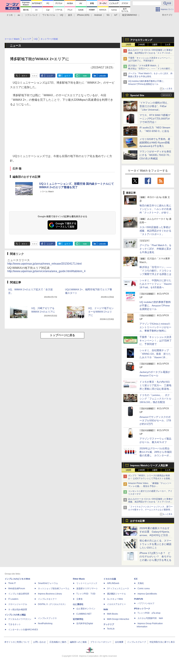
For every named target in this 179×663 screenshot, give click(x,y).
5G (108, 15)
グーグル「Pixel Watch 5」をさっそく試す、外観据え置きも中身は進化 (155, 249)
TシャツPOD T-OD (85, 594)
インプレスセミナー (47, 599)
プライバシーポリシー (100, 642)
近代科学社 (78, 619)
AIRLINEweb (113, 583)
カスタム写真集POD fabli (150, 618)
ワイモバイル (48, 15)
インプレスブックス (47, 618)
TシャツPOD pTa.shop (149, 613)
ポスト (24, 76)
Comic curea (144, 588)
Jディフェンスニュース (118, 588)
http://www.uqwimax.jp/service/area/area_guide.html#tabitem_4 (46, 271)
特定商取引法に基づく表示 (162, 642)
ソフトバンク (31, 15)
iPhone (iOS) (83, 15)
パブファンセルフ (146, 603)
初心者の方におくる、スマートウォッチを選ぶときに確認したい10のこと (155, 544)
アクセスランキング (141, 39)
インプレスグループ (136, 642)
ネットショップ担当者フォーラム (53, 588)
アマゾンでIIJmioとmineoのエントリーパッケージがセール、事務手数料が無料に (155, 327)
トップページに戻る (62, 335)
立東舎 (79, 599)
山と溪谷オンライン (85, 608)
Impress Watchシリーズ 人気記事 (149, 465)
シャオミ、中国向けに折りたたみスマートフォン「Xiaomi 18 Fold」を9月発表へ (155, 284)
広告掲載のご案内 (57, 642)
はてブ (67, 76)
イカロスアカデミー (116, 604)
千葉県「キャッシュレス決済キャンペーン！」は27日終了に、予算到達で (155, 340)
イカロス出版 (109, 579)
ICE (136, 579)
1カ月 (167, 44)
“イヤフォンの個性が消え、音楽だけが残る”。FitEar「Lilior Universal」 (154, 106)
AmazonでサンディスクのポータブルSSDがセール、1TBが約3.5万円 (155, 420)
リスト (35, 76)
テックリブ (108, 624)
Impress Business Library (50, 594)
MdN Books (112, 614)
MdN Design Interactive (118, 619)
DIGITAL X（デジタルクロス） (52, 604)
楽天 (70, 15)
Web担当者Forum (16, 588)
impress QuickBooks (147, 594)
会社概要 (119, 642)
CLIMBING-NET (83, 614)
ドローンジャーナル (17, 604)
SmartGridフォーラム (48, 583)
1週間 (154, 44)
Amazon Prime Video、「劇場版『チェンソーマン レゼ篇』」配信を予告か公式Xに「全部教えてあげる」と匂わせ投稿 (149, 486)
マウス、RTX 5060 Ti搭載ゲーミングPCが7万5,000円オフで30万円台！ (154, 118)
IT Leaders (13, 599)
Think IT (12, 583)
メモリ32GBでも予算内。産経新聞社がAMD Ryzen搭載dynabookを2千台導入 (154, 142)
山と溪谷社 (78, 604)
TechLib (110, 628)
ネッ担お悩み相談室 (17, 609)
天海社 (141, 583)
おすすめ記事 (137, 520)
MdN (105, 609)
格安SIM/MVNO (129, 15)
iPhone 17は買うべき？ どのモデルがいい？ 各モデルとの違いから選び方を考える (155, 556)
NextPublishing (45, 623)
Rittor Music (79, 579)
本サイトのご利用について (17, 642)
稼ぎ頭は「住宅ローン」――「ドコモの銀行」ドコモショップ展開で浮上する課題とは (155, 270)
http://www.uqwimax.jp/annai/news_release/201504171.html (44, 263)
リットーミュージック (86, 583)
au (19, 15)
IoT (115, 15)
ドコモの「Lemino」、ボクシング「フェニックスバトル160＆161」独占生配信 (155, 398)
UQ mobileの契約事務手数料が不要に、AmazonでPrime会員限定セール (155, 305)
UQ (61, 15)
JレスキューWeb (115, 599)
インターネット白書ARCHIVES (23, 629)
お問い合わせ (39, 642)
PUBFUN (138, 599)
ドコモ (9, 15)
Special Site (137, 95)
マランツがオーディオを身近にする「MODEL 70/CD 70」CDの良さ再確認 (155, 155)
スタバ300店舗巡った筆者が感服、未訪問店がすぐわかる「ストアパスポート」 (155, 231)
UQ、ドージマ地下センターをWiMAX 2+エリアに (101, 312)
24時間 (141, 44)
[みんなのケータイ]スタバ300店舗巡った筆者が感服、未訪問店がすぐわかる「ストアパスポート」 (150, 53)
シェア (50, 76)
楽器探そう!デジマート (87, 588)
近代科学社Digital (84, 623)
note (85, 76)
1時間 (128, 44)
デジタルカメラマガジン (19, 619)
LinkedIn (102, 76)
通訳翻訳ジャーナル (116, 594)
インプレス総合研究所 (18, 594)
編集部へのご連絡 (78, 642)
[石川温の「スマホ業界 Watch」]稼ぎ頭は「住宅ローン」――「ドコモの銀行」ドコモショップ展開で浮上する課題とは (150, 68)
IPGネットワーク (142, 608)
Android (98, 15)
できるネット (14, 624)
